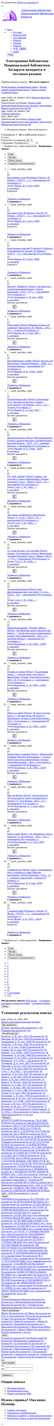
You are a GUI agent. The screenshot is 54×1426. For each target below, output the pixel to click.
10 (8, 987)
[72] (9, 995)
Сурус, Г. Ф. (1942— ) (25, 487)
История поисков (16, 1388)
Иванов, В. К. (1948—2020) (28, 371)
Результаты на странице (13, 140)
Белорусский (19, 35)
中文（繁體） (20, 48)
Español (17, 43)
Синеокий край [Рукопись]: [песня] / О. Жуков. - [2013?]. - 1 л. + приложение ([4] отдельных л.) (28, 914)
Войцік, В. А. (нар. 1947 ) (27, 333)
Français (17, 46)
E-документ (13, 188)
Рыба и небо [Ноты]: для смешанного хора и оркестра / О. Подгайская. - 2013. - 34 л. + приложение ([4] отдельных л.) (29, 837)
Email (10, 154)
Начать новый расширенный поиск (24, 88)
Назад (5, 1006)
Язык (10, 55)
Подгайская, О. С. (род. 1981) (29, 806)
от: (3, 1365)
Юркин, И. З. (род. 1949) (26, 185)
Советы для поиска (17, 1410)
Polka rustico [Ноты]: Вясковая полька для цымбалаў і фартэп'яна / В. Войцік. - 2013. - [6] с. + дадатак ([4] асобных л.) (29, 328)
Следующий (13, 993)
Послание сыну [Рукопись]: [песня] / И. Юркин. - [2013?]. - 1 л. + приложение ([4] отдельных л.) (28, 216)
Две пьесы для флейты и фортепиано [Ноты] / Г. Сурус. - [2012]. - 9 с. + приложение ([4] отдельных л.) (26, 518)
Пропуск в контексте (27, 2)
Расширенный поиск (17, 1391)
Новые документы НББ (19, 1393)
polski (16, 51)
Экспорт (12, 157)
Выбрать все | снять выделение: (21, 146)
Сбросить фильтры (40, 97)
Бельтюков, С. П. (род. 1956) (28, 297)
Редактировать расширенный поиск (19, 87)
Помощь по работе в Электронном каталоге (29, 1415)
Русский (17, 32)
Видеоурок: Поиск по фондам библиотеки (28, 1418)
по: (3, 1369)
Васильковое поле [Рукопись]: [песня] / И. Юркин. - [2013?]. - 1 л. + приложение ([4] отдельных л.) (28, 180)
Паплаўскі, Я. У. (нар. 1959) (28, 883)
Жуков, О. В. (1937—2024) (27, 919)
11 (8, 990)
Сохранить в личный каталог (21, 164)
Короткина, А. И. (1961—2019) (30, 644)
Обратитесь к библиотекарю (21, 1413)
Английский (19, 37)
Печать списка (15, 160)
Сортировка (7, 143)
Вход (9, 29)
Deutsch (17, 40)
